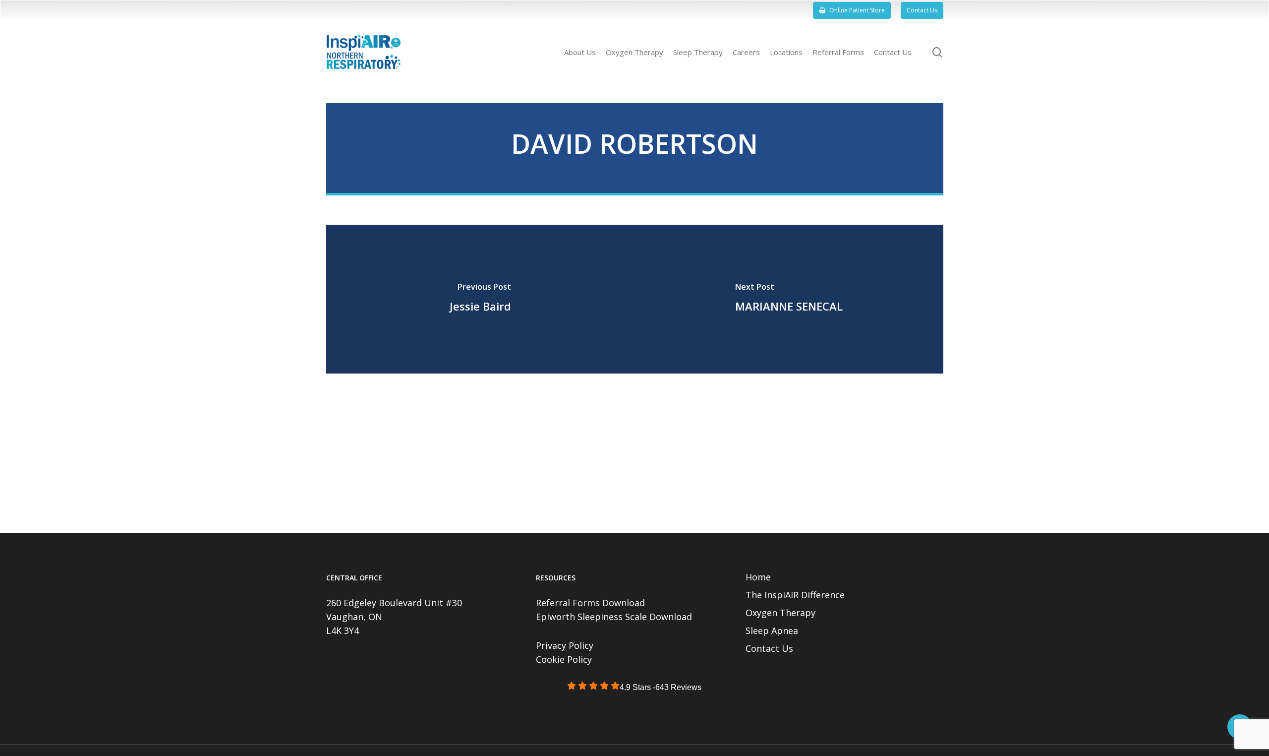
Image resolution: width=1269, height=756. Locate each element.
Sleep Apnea (772, 630)
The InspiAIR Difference (795, 595)
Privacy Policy (564, 645)
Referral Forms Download (590, 603)
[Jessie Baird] (480, 299)
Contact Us (769, 648)
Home (758, 577)
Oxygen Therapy (780, 613)
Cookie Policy (564, 659)
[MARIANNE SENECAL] (788, 299)
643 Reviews (678, 687)
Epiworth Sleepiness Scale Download (614, 617)
